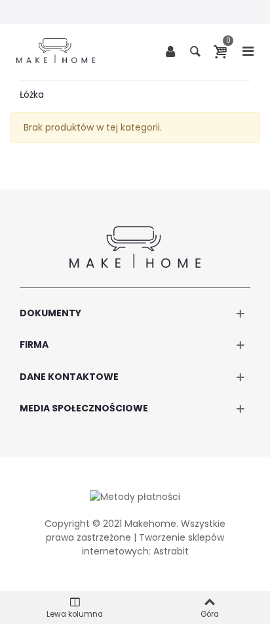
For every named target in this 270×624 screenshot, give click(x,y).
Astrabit (171, 551)
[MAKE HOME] (56, 50)
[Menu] (247, 50)
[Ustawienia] (170, 50)
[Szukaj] (195, 50)
